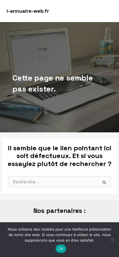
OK (61, 249)
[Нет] (112, 239)
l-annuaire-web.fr (28, 11)
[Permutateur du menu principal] (107, 11)
